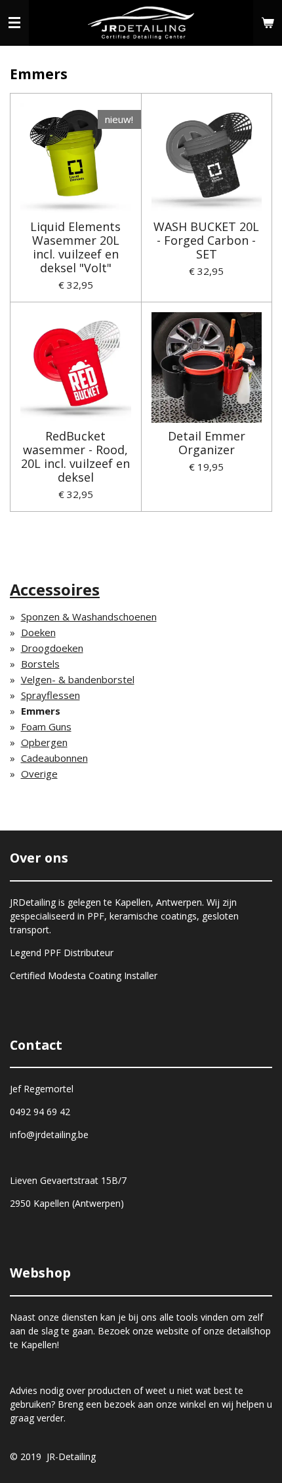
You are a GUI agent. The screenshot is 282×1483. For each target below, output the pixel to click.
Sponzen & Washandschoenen (89, 616)
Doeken (38, 632)
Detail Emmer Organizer (206, 443)
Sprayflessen (50, 695)
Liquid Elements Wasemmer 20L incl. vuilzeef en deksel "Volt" (75, 247)
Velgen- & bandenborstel (77, 679)
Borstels (40, 663)
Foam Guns (46, 726)
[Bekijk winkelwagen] (267, 23)
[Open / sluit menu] (14, 23)
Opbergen (44, 742)
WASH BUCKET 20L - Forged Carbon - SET (206, 240)
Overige (39, 773)
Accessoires (55, 589)
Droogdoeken (52, 647)
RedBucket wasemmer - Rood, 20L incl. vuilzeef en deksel (75, 456)
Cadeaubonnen (54, 757)
